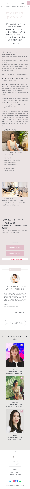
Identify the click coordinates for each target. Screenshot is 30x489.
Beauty (14, 7)
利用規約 (15, 469)
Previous (3, 7)
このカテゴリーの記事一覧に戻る (15, 323)
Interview (20, 7)
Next (27, 7)
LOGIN (22, 3)
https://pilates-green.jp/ (9, 170)
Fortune (8, 7)
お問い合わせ (15, 461)
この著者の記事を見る (20, 312)
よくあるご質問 (15, 464)
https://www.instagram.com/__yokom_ (11, 306)
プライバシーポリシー (15, 472)
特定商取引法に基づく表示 (15, 474)
